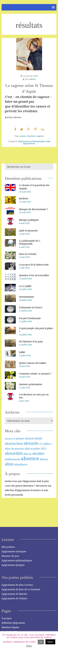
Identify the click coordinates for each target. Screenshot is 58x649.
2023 (43, 448)
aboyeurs (9, 438)
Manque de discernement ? (33, 209)
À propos (6, 618)
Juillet (22, 352)
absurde (31, 443)
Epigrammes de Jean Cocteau (17, 584)
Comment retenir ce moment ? (35, 373)
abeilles (38, 453)
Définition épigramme (13, 622)
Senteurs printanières (30, 384)
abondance (20, 464)
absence (30, 458)
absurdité (14, 453)
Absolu (44, 459)
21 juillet (44, 444)
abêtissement (12, 459)
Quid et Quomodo (28, 230)
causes (22, 136)
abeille (38, 438)
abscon (27, 454)
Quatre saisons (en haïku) (32, 362)
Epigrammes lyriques (13, 564)
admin (32, 79)
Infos (29, 645)
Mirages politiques (29, 219)
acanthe (35, 448)
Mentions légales (10, 627)
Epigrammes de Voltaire (14, 598)
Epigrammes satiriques (14, 551)
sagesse (40, 136)
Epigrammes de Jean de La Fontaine (21, 589)
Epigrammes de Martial (14, 593)
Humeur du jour (10, 555)
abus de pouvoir (14, 448)
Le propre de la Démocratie (33, 264)
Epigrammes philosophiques (32, 141)
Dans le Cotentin (27, 253)
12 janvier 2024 (30, 75)
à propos (19, 438)
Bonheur (23, 198)
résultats (31, 136)
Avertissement (26, 296)
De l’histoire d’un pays (31, 341)
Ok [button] (41, 642)
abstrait (29, 438)
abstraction (14, 443)
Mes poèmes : (9, 546)
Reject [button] (50, 642)
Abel (27, 448)
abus (9, 464)
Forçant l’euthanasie (30, 318)
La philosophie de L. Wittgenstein (30, 242)
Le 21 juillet (25, 286)
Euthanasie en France (30, 307)
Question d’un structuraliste (34, 275)
